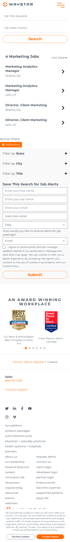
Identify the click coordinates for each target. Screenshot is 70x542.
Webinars (11, 503)
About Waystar (34, 362)
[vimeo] (16, 418)
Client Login (43, 467)
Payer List (42, 498)
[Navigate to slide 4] (37, 347)
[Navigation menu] (61, 5)
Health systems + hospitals (23, 446)
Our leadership (15, 461)
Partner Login (45, 477)
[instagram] (9, 418)
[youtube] (32, 410)
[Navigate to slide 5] (40, 347)
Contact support (16, 389)
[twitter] (9, 410)
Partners (11, 451)
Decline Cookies (20, 536)
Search (35, 39)
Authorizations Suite (18, 436)
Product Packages (17, 430)
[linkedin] (16, 410)
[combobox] (35, 16)
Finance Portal (45, 482)
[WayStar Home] (18, 4)
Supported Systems (49, 492)
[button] (35, 153)
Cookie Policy (11, 266)
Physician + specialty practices (25, 441)
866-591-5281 (13, 380)
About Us (11, 456)
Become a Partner (48, 488)
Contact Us (43, 461)
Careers (10, 472)
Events (9, 498)
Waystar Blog (13, 487)
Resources (11, 492)
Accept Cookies (50, 536)
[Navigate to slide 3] (33, 347)
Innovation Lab (14, 477)
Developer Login (47, 472)
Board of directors (17, 467)
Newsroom (12, 482)
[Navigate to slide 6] (44, 347)
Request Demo (46, 456)
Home (17, 362)
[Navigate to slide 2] (29, 347)
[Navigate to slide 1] (25, 347)
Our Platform (13, 425)
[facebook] (24, 410)
